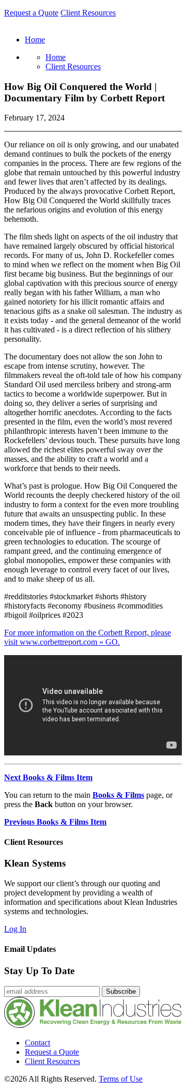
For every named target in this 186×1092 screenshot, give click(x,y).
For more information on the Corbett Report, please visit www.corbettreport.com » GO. (87, 637)
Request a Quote (31, 12)
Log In (15, 928)
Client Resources (88, 12)
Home (55, 57)
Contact (37, 1042)
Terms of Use (121, 1078)
